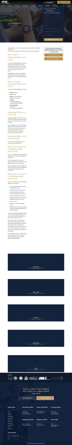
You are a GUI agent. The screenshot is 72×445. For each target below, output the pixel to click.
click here (13, 125)
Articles (63, 5)
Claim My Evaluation (52, 39)
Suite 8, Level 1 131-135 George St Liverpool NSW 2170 (54, 412)
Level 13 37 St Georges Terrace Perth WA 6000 (55, 425)
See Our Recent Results (53, 58)
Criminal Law (33, 5)
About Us (3, 5)
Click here (12, 168)
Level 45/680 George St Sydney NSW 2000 (41, 412)
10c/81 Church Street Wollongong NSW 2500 (26, 424)
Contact (68, 5)
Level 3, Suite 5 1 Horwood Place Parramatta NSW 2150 (26, 412)
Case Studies (17, 5)
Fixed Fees (10, 5)
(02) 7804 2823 (16, 238)
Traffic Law (40, 5)
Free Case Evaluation (53, 54)
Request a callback (45, 398)
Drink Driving (47, 5)
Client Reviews (25, 5)
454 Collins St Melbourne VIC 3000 (40, 424)
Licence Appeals (55, 5)
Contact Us (10, 428)
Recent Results (10, 416)
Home (9, 23)
